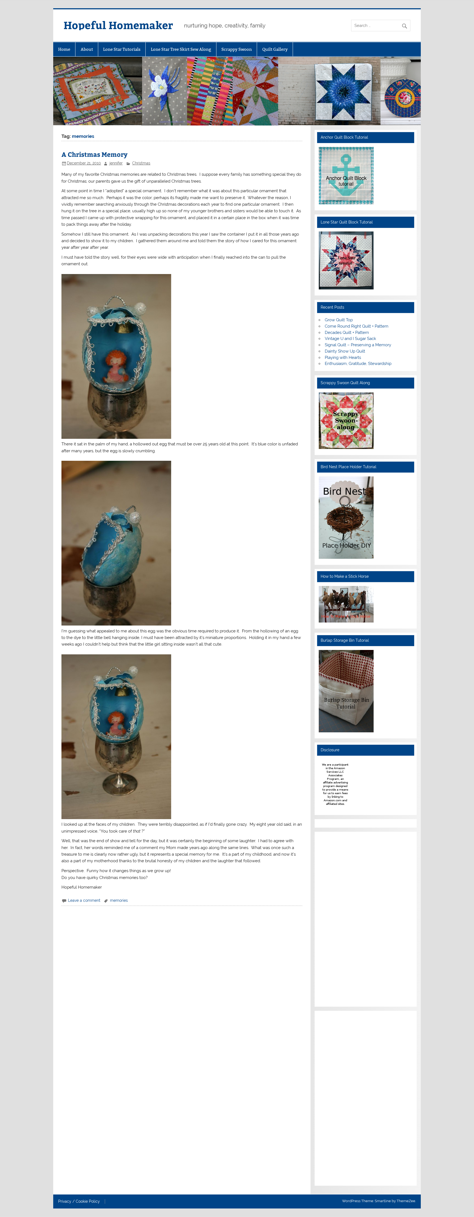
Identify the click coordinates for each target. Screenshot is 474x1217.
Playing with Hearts (343, 357)
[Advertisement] (335, 918)
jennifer (116, 163)
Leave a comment (84, 900)
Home (64, 49)
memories (119, 900)
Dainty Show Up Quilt (345, 351)
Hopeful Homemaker (118, 25)
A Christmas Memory (94, 154)
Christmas (141, 163)
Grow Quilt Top (339, 319)
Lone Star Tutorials (121, 49)
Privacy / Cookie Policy (79, 1202)
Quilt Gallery (275, 49)
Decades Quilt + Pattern (347, 332)
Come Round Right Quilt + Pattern (356, 326)
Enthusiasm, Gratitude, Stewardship (358, 363)
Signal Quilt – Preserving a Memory (358, 344)
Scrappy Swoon (236, 49)
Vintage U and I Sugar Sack (350, 338)
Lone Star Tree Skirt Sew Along (181, 49)
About (87, 49)
